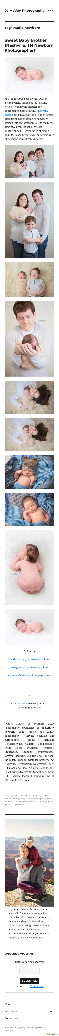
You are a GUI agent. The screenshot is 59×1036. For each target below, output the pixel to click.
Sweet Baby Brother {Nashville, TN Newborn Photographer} (29, 45)
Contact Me (11, 1018)
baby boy (37, 795)
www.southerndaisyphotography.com (29, 675)
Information (11, 1011)
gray (20, 798)
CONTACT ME (19, 703)
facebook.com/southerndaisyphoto (30, 659)
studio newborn (21, 801)
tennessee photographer (41, 801)
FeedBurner (37, 986)
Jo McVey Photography (25, 11)
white (7, 804)
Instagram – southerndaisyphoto (29, 667)
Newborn (25, 795)
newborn (9, 801)
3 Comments (18, 804)
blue (14, 798)
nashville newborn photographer (37, 798)
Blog (7, 1004)
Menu (50, 10)
